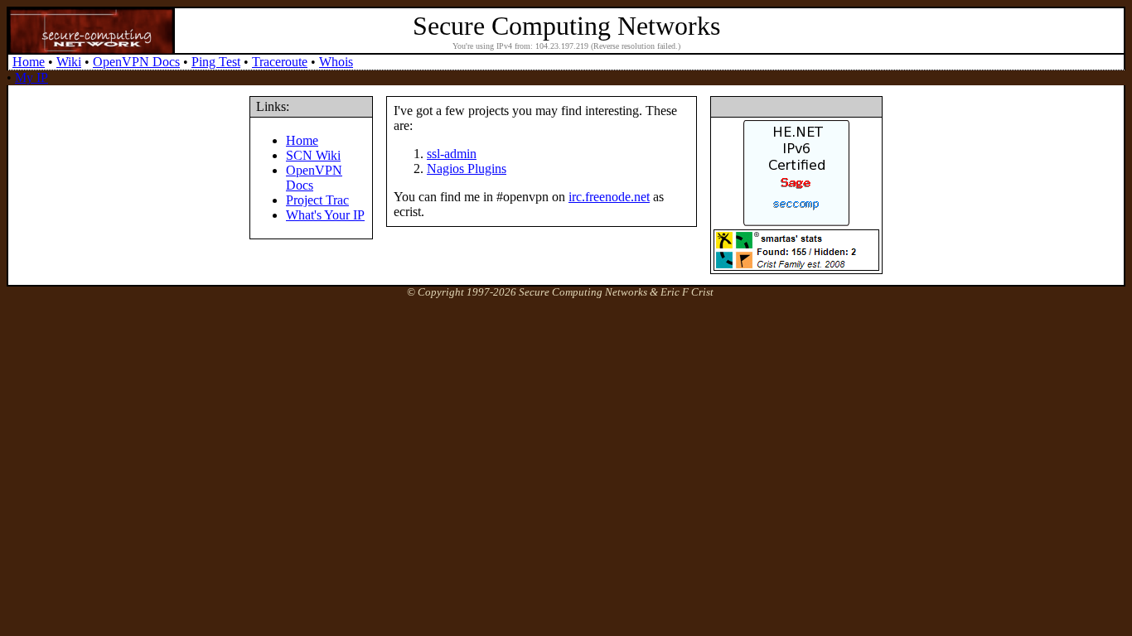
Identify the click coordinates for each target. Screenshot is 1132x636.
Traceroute (279, 62)
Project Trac (317, 200)
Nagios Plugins (466, 168)
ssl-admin (452, 154)
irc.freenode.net (609, 197)
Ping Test (215, 62)
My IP (31, 77)
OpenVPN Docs (136, 62)
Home (28, 62)
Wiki (68, 62)
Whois (336, 62)
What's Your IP (325, 215)
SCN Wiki (313, 155)
